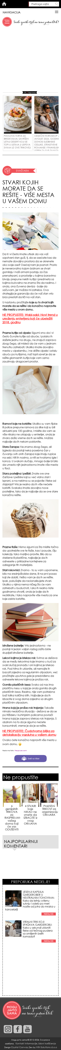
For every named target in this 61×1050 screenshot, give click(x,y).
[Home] (28, 1010)
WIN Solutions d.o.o (46, 1047)
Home (4, 3)
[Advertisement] (30, 59)
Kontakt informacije (26, 1043)
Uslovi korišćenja (47, 1043)
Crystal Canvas (19, 1047)
